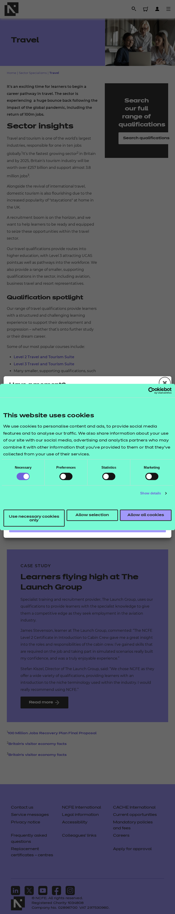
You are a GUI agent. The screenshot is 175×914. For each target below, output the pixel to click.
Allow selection (92, 515)
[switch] (65, 476)
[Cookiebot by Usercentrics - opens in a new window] (152, 390)
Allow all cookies (145, 515)
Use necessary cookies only (34, 518)
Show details (150, 493)
